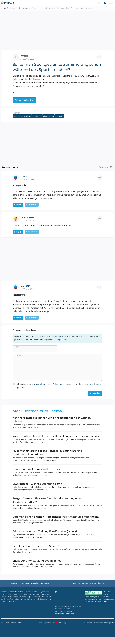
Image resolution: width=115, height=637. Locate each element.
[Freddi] (16, 177)
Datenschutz (98, 622)
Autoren (85, 583)
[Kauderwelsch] (16, 218)
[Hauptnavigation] (111, 3)
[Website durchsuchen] (99, 3)
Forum (3, 8)
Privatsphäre (109, 622)
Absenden (95, 393)
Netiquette (44, 583)
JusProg (104, 601)
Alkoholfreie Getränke (22, 116)
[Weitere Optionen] (99, 57)
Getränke (59, 116)
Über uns (76, 583)
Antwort (18, 355)
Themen (12, 8)
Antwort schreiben (24, 100)
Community (24, 583)
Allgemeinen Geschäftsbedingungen (51, 384)
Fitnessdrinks (26, 8)
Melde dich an (55, 336)
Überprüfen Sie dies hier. (64, 614)
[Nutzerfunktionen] (105, 3)
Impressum (88, 622)
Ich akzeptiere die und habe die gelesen (59, 386)
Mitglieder (34, 583)
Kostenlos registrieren (57, 339)
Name (16, 347)
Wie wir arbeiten (97, 583)
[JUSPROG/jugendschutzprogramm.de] (93, 593)
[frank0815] (16, 287)
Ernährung (37, 116)
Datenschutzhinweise (91, 384)
